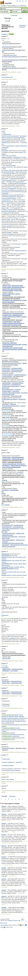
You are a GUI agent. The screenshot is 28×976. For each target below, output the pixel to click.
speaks (24, 150)
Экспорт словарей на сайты (5, 925)
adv (8, 339)
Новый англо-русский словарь (8, 643)
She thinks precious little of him (9, 536)
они (17, 253)
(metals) (12, 748)
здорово (4, 201)
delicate (24, 563)
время (3, 181)
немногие (8, 173)
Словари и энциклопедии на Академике (13, 6)
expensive (9, 557)
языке (10, 194)
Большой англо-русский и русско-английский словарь (14, 269)
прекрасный (5, 211)
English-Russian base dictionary (8, 447)
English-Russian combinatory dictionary (10, 660)
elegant (20, 563)
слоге (14, 194)
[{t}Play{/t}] (7, 36)
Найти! (24, 10)
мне (3, 144)
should (15, 208)
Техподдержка (10, 920)
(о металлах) (20, 734)
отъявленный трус (16, 384)
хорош (23, 201)
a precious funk (6, 384)
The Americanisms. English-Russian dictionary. (11, 752)
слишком (17, 145)
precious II (4, 783)
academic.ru (6, 2)
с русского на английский (22, 26)
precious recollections (7, 374)
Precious (4, 806)
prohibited (16, 567)
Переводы (7, 18)
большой (4, 136)
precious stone (5, 43)
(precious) (16, 568)
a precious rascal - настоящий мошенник (13, 313)
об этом (16, 217)
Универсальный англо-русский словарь (10, 741)
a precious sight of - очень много (11, 321)
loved (13, 560)
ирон (19, 244)
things (23, 199)
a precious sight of (6, 391)
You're (8, 142)
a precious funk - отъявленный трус (12, 315)
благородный (14, 714)
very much (22, 571)
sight (8, 203)
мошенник (13, 198)
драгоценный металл (16, 371)
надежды (23, 219)
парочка (4, 206)
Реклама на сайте (16, 920)
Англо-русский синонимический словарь (11, 577)
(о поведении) (12, 638)
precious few (5, 404)
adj (3, 518)
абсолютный (19, 196)
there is (13, 219)
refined (11, 563)
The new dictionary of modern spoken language (12, 548)
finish (13, 172)
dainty (3, 565)
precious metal (9, 137)
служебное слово (6, 719)
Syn (25, 152)
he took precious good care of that (10, 405)
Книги (20, 18)
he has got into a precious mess (10, 60)
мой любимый (14, 490)
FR (25, 1)
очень (9, 170)
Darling (20, 557)
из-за (3, 191)
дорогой (23, 140)
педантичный (23, 145)
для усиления (13, 55)
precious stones (6, 368)
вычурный (4, 149)
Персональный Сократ (7, 79)
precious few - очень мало (9, 343)
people (21, 170)
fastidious (4, 154)
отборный (21, 718)
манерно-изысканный (20, 250)
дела (12, 201)
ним (12, 191)
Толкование (5, 34)
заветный (11, 716)
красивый (21, 716)
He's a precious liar (6, 527)
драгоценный (7, 134)
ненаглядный (21, 176)
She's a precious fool (7, 525)
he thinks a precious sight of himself (11, 392)
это (16, 190)
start (26, 170)
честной (12, 739)
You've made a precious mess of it (10, 528)
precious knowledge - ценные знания (12, 290)
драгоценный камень (18, 457)
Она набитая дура (18, 525)
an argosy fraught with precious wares (11, 363)
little (20, 211)
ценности (8, 136)
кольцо (19, 190)
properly (24, 575)
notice (14, 253)
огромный (12, 732)
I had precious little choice (8, 533)
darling (25, 167)
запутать (8, 201)
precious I (4, 774)
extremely (24, 173)
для (10, 155)
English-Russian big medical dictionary (10, 695)
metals (3, 180)
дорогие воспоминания (20, 374)
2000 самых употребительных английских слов (12, 673)
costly (16, 557)
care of (25, 216)
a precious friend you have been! (10, 50)
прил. (4, 132)
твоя (20, 162)
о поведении (5, 147)
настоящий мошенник (17, 383)
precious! (3, 792)
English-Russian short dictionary (8, 125)
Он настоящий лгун (18, 527)
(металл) (17, 724)
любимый (4, 142)
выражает (4, 157)
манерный (23, 191)
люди (21, 172)
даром (17, 140)
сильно (14, 170)
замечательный (12, 211)
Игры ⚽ (7, 21)
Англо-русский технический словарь (10, 708)
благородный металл (19, 137)
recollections (11, 183)
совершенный (12, 196)
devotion (16, 186)
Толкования (14, 15)
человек (13, 165)
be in (25, 157)
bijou (15, 555)
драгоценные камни (17, 368)
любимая (4, 167)
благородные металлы (11, 180)
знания (18, 181)
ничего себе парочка (16, 396)
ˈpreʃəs (3, 131)
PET (21, 560)
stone (7, 247)
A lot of (17, 170)
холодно (8, 219)
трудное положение (7, 226)
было (3, 140)
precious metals (6, 46)
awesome (9, 575)
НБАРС (3, 353)
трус (10, 199)
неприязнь (9, 157)
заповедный (5, 567)
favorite (9, 560)
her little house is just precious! (9, 399)
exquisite (15, 563)
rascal (3, 198)
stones (11, 178)
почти (3, 221)
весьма (6, 170)
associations (12, 190)
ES (23, 1)
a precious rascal (6, 383)
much (18, 571)
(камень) (4, 726)
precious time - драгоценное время (11, 289)
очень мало (13, 404)
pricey (24, 557)
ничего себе (17, 204)
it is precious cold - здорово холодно (12, 347)
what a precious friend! (7, 389)
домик (5, 212)
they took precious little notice (9, 68)
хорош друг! (18, 389)
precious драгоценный (7, 77)
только (12, 162)
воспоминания (23, 183)
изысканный (5, 194)
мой (15, 167)
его (8, 188)
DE (20, 1)
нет (5, 221)
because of (4, 190)
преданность (13, 188)
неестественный (10, 145)
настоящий (7, 198)
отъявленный (5, 199)
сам (17, 162)
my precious (5, 64)
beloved (17, 560)
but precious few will (6, 172)
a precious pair (5, 396)
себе (8, 204)
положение (9, 232)
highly (15, 571)
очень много (16, 391)
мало (14, 216)
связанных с (7, 191)
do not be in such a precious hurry (10, 56)
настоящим (10, 209)
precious (19, 72)
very (3, 504)
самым (6, 140)
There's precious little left (8, 540)
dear (14, 557)
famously (19, 575)
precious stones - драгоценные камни (12, 285)
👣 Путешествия (3, 922)
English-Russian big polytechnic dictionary (11, 685)
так (23, 142)
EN (17, 1)
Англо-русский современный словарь (10, 507)
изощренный (5, 150)
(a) (2, 612)
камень (18, 247)
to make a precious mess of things (10, 386)
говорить (21, 152)
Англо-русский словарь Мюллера (9, 72)
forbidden (11, 567)
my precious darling (7, 376)
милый (12, 234)
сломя (3, 208)
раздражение (16, 157)
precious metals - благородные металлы (13, 287)
